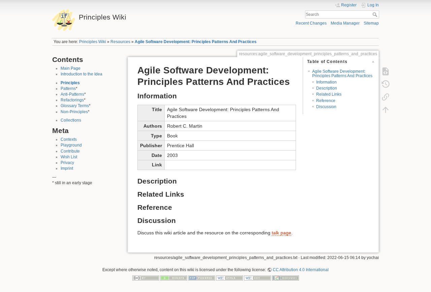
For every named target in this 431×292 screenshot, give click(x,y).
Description (326, 88)
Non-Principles (74, 111)
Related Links (328, 94)
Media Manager (345, 23)
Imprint (67, 168)
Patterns (68, 88)
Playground (71, 145)
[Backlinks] (385, 97)
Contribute (70, 151)
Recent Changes (311, 23)
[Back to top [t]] (385, 109)
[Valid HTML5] (229, 277)
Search (375, 14)
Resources (120, 41)
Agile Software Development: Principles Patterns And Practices (196, 41)
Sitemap (371, 23)
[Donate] (173, 277)
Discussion (326, 106)
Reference (325, 100)
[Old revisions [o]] (385, 84)
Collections (71, 120)
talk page (281, 232)
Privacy (67, 162)
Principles (70, 82)
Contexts (69, 139)
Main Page (70, 68)
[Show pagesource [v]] (385, 71)
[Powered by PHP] (201, 277)
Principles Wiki (92, 41)
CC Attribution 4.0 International (301, 269)
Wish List (69, 157)
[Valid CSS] (257, 277)
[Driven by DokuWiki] (285, 277)
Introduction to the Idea (81, 74)
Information (326, 82)
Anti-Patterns (72, 94)
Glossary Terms (75, 105)
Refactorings (72, 100)
